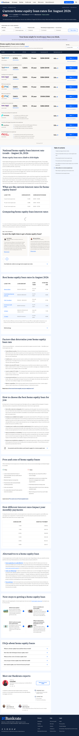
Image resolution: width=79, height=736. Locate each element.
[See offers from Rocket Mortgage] (5, 134)
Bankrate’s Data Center (42, 731)
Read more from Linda (43, 683)
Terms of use (61, 731)
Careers (51, 726)
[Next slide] (7, 259)
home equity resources (36, 601)
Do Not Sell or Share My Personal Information (68, 728)
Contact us (52, 728)
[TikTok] (14, 729)
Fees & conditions (16, 59)
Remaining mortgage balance (47, 27)
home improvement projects (12, 568)
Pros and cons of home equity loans (18, 499)
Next (71, 58)
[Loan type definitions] (20, 27)
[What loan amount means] (47, 52)
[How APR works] (25, 52)
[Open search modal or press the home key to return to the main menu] (76, 2)
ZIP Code (4, 27)
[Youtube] (12, 729)
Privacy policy (62, 723)
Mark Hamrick (38, 14)
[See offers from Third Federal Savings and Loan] (5, 58)
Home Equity (5, 7)
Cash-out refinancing (10, 570)
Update (26, 46)
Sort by (67, 44)
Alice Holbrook (25, 14)
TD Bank (6, 316)
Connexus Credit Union (8, 305)
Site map (52, 723)
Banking (39, 723)
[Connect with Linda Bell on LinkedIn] (12, 686)
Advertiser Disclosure (65, 7)
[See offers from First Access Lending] (5, 115)
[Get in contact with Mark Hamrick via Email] (27, 710)
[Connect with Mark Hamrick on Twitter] (23, 710)
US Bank (6, 311)
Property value (31, 27)
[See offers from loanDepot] (5, 77)
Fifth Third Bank (8, 300)
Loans (39, 728)
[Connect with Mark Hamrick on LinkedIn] (25, 710)
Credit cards (40, 726)
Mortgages (40, 721)
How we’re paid (53, 721)
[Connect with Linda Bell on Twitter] (10, 686)
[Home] (5, 2)
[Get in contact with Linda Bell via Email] (14, 686)
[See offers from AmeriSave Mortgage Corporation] (5, 125)
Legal (60, 721)
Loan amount (58, 27)
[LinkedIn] (9, 729)
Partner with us (53, 731)
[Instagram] (7, 729)
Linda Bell (15, 14)
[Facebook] (2, 729)
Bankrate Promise (74, 7)
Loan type (17, 27)
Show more (6, 251)
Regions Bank (7, 289)
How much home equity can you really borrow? (21, 388)
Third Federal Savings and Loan (9, 294)
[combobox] (21, 30)
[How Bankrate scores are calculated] (61, 52)
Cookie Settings (62, 726)
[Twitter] (4, 729)
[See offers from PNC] (5, 86)
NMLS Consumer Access (21, 722)
